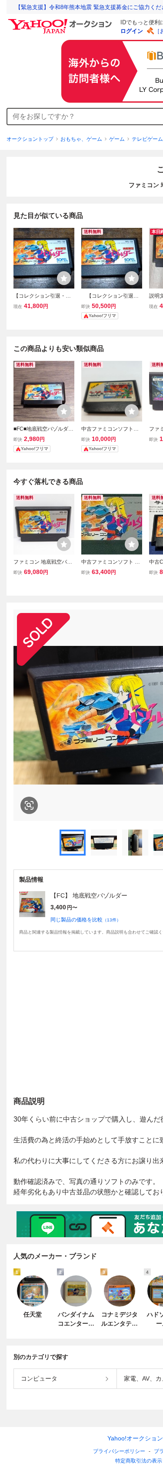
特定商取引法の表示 (138, 1461)
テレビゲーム (147, 139)
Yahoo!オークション (135, 1438)
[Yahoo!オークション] (61, 21)
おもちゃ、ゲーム (81, 139)
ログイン (131, 31)
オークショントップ (30, 139)
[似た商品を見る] (29, 805)
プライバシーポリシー (119, 1451)
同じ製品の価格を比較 (85, 920)
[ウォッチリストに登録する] (64, 278)
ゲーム (117, 139)
